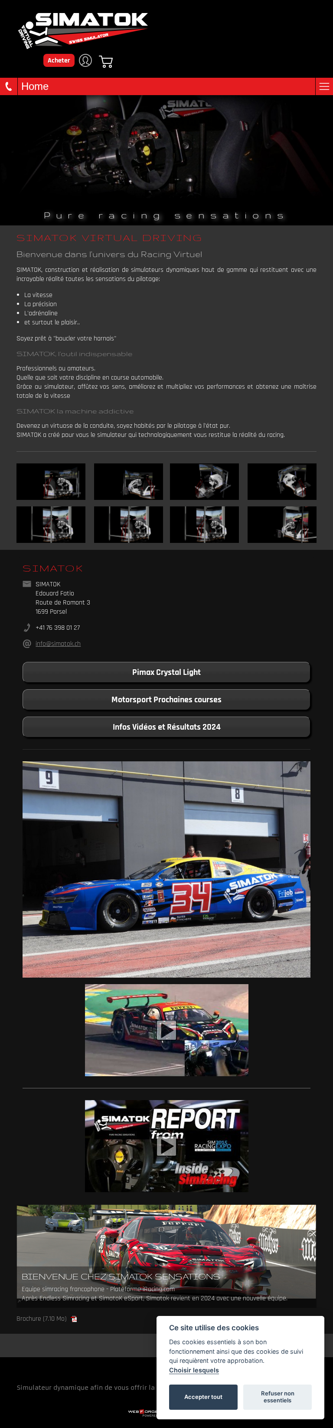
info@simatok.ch (58, 643)
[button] (106, 59)
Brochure (41, 1318)
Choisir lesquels (194, 1370)
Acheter (59, 60)
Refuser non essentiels (277, 1397)
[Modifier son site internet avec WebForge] (143, 1413)
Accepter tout (203, 1396)
